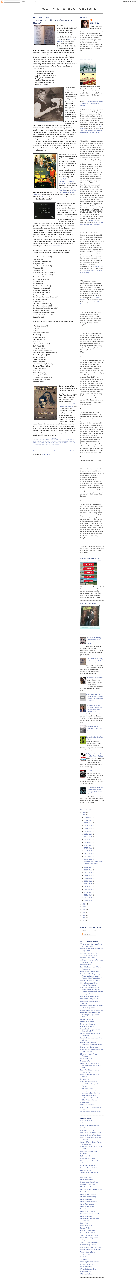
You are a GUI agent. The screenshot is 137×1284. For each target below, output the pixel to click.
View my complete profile (89, 54)
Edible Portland (85, 1156)
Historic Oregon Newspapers (89, 1047)
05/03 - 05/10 (88, 870)
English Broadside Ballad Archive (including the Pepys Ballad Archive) (90, 1015)
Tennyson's (45, 197)
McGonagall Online (86, 1058)
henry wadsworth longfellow (63, 441)
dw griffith (60, 439)
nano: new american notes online (90, 1112)
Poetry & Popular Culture (68, 8)
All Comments (87, 934)
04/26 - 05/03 (88, 873)
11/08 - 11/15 (88, 831)
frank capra (46, 441)
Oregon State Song (86, 1216)
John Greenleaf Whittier (50, 442)
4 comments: (62, 438)
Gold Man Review (85, 1170)
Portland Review (85, 1228)
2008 (84, 921)
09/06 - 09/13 (88, 839)
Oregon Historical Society (88, 1196)
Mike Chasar (96, 20)
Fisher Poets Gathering (87, 1024)
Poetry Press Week (86, 1225)
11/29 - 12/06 (88, 826)
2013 (84, 907)
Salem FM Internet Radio (88, 1233)
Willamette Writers (86, 1267)
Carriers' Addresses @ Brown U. (90, 980)
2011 (84, 912)
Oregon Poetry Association (88, 1209)
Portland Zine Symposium (88, 1230)
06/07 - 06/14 (88, 856)
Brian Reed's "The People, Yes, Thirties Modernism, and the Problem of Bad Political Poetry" (91, 976)
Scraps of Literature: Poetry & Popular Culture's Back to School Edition (94, 661)
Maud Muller (37, 194)
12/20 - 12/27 (88, 817)
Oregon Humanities (86, 1199)
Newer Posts (37, 451)
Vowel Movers (84, 1102)
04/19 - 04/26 (88, 875)
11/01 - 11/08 (88, 834)
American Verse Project (87, 957)
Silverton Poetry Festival (88, 1245)
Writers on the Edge (86, 1274)
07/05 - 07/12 (88, 848)
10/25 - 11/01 (88, 837)
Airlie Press (83, 1128)
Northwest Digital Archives (88, 1184)
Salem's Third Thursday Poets (89, 1242)
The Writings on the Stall (88, 1095)
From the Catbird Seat (87, 1026)
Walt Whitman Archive (87, 1105)
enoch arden (69, 439)
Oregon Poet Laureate (87, 1204)
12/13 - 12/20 (88, 820)
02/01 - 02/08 (88, 895)
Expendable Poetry (92, 771)
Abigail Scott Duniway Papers (89, 1125)
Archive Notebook (85, 964)
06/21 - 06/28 (88, 853)
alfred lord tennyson (47, 439)
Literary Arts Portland (86, 1179)
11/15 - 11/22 (88, 828)
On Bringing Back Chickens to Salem (91, 1189)
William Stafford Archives (88, 1269)
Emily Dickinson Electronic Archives (91, 1010)
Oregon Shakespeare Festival (89, 1214)
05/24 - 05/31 (88, 859)
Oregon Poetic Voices (87, 1206)
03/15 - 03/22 (88, 884)
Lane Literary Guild (86, 1177)
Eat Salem (83, 1153)
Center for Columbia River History (90, 1135)
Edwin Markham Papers (87, 1158)
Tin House (83, 1259)
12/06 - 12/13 (88, 823)
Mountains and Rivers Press (89, 1182)
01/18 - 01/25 (88, 900)
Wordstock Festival (86, 1271)
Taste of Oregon (85, 1254)
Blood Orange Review (87, 1130)
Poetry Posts (84, 1223)
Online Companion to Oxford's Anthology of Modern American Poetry (90, 1065)
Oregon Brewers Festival (88, 1194)
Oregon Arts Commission (88, 1192)
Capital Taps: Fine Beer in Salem (90, 1132)
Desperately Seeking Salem (89, 1151)
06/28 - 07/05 (88, 851)
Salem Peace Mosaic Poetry (89, 1235)
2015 (84, 815)
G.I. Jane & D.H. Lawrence (94, 677)
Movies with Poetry (86, 1061)
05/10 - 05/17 (88, 867)
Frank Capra (62, 190)
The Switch (83, 1257)
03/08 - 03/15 (88, 886)
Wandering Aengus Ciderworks (89, 1262)
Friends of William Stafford (88, 1168)
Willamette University (86, 1264)
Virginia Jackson (97, 266)
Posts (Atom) (46, 455)
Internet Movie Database (56, 246)
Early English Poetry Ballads (89, 998)
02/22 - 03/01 (88, 889)
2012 (84, 909)
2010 (84, 915)
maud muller (64, 442)
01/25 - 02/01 (88, 898)
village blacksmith (52, 444)
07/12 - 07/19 (88, 845)
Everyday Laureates (86, 1019)
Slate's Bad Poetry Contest (88, 1081)
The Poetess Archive (86, 1088)
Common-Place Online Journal (89, 996)
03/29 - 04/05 (88, 878)
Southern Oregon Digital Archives (90, 1249)
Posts (85, 930)
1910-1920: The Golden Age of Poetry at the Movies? (53, 21)
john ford (36, 442)
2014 (84, 904)
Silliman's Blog (84, 1079)
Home (55, 451)
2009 (84, 918)
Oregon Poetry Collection (88, 1211)
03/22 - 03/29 (88, 881)
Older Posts (73, 451)
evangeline (37, 441)
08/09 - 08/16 (88, 842)
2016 (84, 812)
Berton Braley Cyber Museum (89, 971)
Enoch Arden (54, 197)
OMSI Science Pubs (86, 1187)
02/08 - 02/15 (88, 892)
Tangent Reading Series (87, 1252)
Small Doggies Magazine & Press (90, 1247)
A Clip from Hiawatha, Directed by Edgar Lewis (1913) (94, 728)
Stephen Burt (92, 220)
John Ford (73, 190)
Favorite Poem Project (87, 1022)
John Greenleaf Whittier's (66, 192)
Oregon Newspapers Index (88, 1201)
